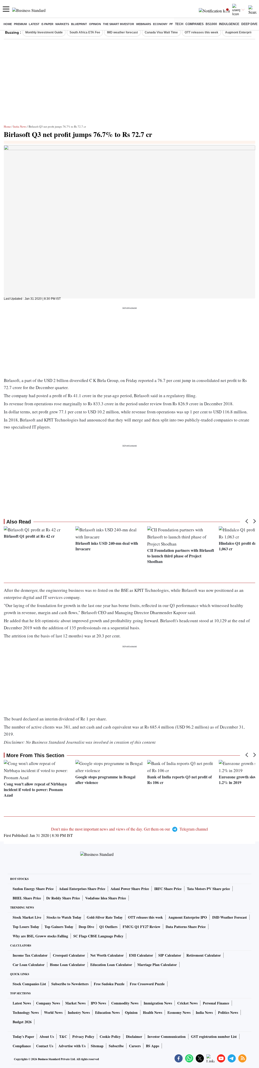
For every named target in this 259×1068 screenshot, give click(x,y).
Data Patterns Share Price (186, 926)
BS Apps (152, 1046)
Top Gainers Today (59, 926)
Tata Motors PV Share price (208, 888)
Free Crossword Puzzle (147, 983)
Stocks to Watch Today (64, 917)
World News (53, 1012)
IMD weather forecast (122, 32)
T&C (63, 1036)
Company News (48, 1003)
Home (8, 24)
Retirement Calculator (203, 955)
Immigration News (158, 1003)
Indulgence (229, 24)
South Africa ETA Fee (85, 32)
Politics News (228, 1012)
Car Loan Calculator (29, 964)
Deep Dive (249, 24)
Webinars (143, 24)
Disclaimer (134, 1036)
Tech (179, 24)
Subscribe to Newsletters (70, 983)
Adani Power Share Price (130, 888)
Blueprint (79, 24)
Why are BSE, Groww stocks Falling (40, 936)
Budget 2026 (22, 1021)
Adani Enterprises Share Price (82, 888)
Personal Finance (216, 1003)
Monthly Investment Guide (44, 32)
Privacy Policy (83, 1036)
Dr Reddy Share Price (63, 898)
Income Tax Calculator (30, 955)
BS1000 (211, 24)
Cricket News (187, 1003)
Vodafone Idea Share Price (105, 898)
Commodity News (124, 1003)
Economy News (178, 1012)
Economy (160, 24)
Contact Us (44, 1046)
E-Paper (47, 24)
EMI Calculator (141, 955)
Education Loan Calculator (111, 964)
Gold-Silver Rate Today (105, 917)
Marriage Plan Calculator (157, 964)
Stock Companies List (29, 983)
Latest (34, 24)
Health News (152, 1012)
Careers (135, 1046)
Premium (20, 24)
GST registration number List (214, 1036)
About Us (46, 1036)
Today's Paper (23, 1036)
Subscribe (116, 1046)
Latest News (22, 1003)
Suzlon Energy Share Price (33, 888)
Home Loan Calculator (67, 964)
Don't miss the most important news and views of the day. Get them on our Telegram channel (129, 829)
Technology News (26, 1012)
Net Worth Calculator (107, 955)
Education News (107, 1012)
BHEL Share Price (27, 898)
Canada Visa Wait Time (161, 32)
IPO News (98, 1003)
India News (19, 126)
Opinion (95, 24)
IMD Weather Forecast (229, 917)
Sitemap (97, 1046)
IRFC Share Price (168, 888)
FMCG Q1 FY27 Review (141, 926)
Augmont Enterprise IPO (187, 917)
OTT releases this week (201, 32)
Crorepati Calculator (69, 955)
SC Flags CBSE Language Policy (98, 936)
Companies (194, 24)
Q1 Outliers (108, 926)
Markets (62, 24)
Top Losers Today (26, 926)
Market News (75, 1003)
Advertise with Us (71, 1046)
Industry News (79, 1012)
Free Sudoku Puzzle (109, 983)
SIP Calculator (169, 955)
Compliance (22, 1046)
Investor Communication (166, 1036)
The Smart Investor (118, 24)
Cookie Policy (110, 1036)
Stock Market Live (27, 917)
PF (171, 24)
